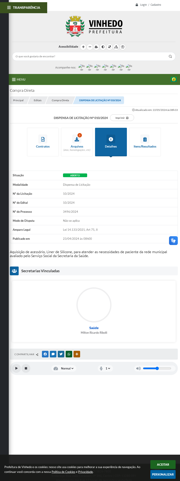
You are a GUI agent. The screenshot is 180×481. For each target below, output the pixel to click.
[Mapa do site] (116, 47)
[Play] (16, 368)
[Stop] (26, 368)
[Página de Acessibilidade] (123, 47)
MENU (21, 79)
